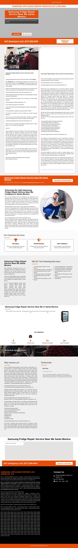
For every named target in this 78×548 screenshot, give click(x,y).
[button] (41, 373)
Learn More (16, 34)
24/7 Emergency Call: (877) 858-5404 (21, 41)
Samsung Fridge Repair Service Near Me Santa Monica (26, 179)
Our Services (27, 34)
